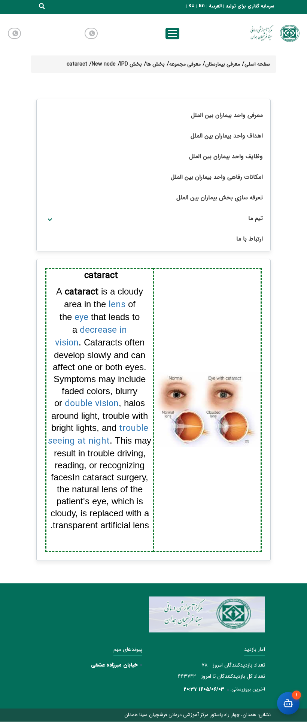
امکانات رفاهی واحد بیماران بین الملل (217, 177)
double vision (92, 404)
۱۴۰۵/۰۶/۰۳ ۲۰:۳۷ (203, 689)
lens (117, 305)
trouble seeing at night (98, 435)
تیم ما (255, 218)
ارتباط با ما (249, 239)
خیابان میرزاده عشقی (114, 665)
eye (81, 318)
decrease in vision (91, 336)
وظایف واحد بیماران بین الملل (226, 156)
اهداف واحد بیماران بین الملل (227, 136)
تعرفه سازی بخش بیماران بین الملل (219, 197)
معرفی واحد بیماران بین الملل (227, 115)
